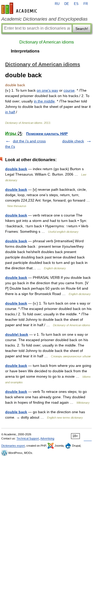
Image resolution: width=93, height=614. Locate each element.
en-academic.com (19, 8)
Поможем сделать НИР (47, 134)
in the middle (44, 101)
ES (76, 4)
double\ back (16, 334)
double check (73, 141)
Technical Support (28, 438)
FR (85, 4)
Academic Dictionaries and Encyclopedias (44, 19)
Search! (81, 29)
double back (16, 169)
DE (66, 4)
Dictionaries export (13, 445)
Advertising (47, 438)
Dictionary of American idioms (46, 42)
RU (57, 4)
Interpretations (25, 51)
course (69, 90)
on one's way (47, 90)
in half (10, 112)
